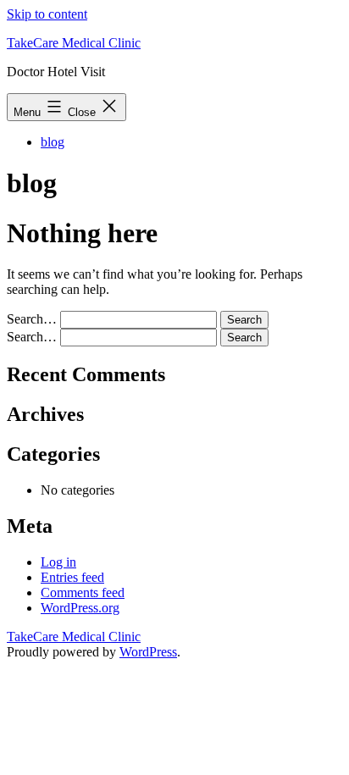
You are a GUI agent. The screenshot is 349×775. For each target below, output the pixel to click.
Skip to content (47, 14)
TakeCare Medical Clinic (74, 43)
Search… (32, 319)
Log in (58, 562)
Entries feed (72, 577)
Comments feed (83, 592)
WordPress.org (80, 608)
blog (52, 142)
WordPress (148, 652)
